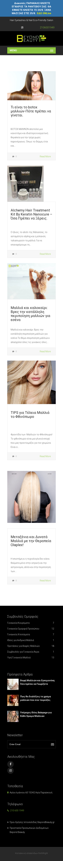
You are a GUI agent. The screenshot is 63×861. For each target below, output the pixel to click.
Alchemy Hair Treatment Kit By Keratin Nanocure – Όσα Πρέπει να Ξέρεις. (31, 214)
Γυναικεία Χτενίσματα (30, 634)
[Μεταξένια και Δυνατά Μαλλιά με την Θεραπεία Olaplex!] (31, 496)
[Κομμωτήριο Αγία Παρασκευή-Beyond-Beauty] (31, 38)
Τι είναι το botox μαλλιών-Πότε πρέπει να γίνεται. (31, 111)
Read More (45, 156)
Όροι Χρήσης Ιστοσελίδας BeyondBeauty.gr (32, 822)
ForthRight (43, 853)
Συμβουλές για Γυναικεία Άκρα (30, 651)
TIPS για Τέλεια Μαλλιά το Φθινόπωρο (30, 415)
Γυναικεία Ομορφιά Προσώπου (30, 628)
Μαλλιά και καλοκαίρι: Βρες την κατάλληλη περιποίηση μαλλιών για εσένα (30, 314)
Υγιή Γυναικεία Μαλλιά (30, 657)
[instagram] (10, 770)
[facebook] (10, 764)
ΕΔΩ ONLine (44, 13)
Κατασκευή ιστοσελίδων (26, 853)
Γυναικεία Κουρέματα (30, 623)
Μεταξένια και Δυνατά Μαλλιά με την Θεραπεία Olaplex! (31, 541)
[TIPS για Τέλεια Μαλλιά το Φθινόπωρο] (31, 382)
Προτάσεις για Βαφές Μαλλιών (30, 646)
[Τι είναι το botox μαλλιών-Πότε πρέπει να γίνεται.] (31, 85)
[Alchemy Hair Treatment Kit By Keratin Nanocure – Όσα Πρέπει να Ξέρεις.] (25, 183)
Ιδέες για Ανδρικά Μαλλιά (30, 640)
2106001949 (47, 27)
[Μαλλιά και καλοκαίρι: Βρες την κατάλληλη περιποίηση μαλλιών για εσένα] (31, 281)
